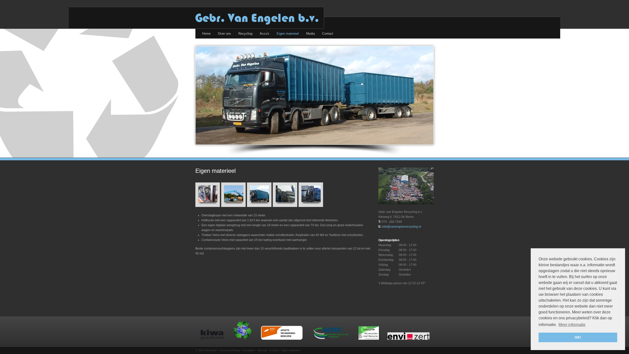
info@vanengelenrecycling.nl (401, 226)
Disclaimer (249, 350)
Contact (274, 350)
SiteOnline (211, 350)
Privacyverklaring (229, 350)
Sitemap (262, 350)
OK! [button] (578, 337)
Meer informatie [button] (572, 325)
